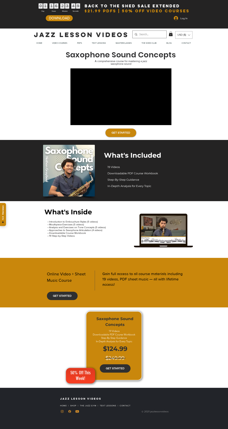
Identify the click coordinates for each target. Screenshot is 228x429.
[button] (171, 33)
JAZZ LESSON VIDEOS (81, 35)
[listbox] (183, 35)
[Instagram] (62, 411)
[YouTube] (77, 411)
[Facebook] (70, 411)
